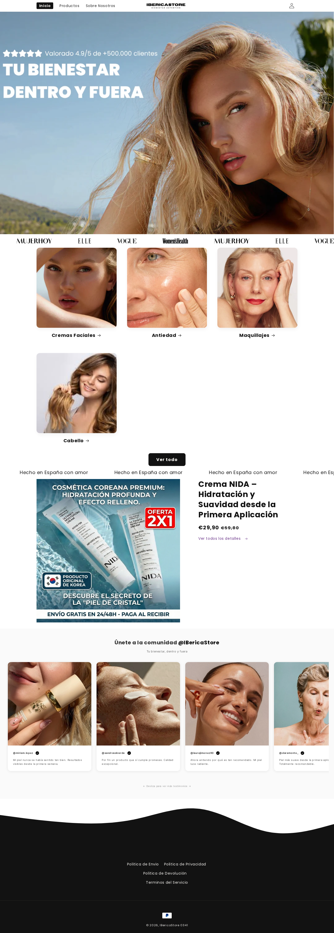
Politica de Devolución (165, 873)
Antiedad (164, 335)
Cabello (73, 441)
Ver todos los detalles (220, 538)
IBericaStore (169, 925)
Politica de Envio (143, 864)
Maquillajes (254, 335)
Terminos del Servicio (167, 882)
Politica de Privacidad (185, 864)
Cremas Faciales (74, 335)
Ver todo (167, 460)
